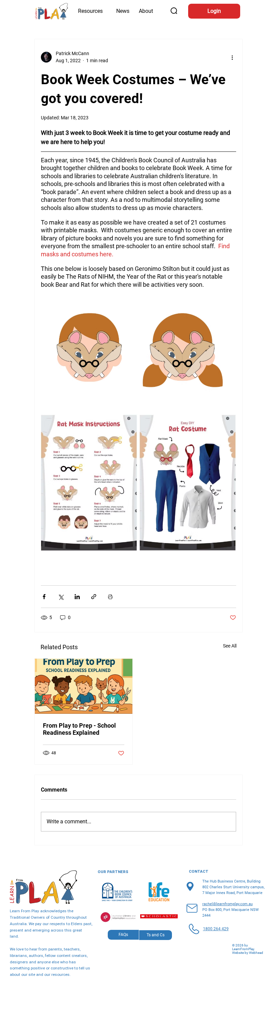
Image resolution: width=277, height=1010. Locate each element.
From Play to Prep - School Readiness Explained (79, 729)
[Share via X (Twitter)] (60, 596)
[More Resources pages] (106, 11)
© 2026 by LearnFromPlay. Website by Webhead (247, 949)
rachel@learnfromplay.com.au (227, 904)
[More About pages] (156, 11)
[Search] (174, 11)
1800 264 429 (216, 928)
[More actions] (232, 57)
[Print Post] (110, 596)
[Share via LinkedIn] (77, 596)
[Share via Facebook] (44, 596)
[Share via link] (94, 596)
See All (229, 646)
